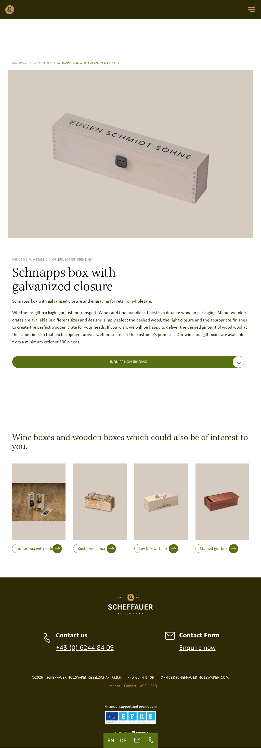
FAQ (154, 685)
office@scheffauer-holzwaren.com (193, 677)
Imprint (114, 685)
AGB (143, 685)
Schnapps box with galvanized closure (88, 63)
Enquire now (197, 647)
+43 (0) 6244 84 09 (85, 647)
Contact (130, 685)
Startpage (21, 63)
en (110, 740)
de (123, 740)
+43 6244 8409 (139, 677)
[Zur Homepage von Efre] (130, 718)
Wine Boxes (44, 63)
